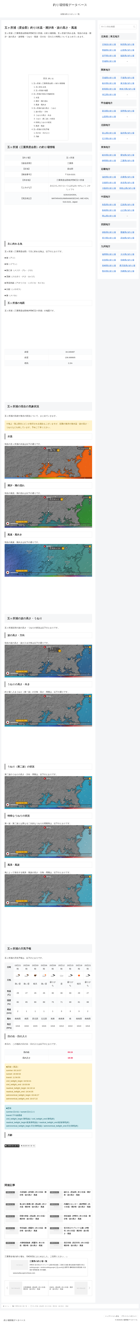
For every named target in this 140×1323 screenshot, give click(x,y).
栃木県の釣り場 (109, 83)
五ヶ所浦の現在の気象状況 (43, 94)
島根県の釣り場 (109, 210)
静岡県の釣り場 (109, 161)
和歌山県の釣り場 (127, 188)
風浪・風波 (40, 126)
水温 (37, 97)
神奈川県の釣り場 (127, 89)
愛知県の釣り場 (127, 155)
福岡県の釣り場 (109, 254)
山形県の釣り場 (127, 50)
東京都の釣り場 (127, 83)
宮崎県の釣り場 (127, 260)
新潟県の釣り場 (109, 111)
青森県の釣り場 (109, 50)
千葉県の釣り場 (127, 78)
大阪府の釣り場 (109, 188)
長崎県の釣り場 (109, 265)
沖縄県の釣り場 (127, 271)
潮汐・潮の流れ (42, 101)
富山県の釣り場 (109, 133)
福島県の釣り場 (127, 56)
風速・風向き (41, 105)
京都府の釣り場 (109, 183)
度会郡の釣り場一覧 (29, 1146)
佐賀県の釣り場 (109, 260)
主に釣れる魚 (41, 87)
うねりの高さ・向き (43, 115)
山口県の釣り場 (127, 210)
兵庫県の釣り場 (127, 177)
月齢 (37, 136)
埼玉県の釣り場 (109, 94)
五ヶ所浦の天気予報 (41, 129)
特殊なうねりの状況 (43, 122)
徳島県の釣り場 (109, 232)
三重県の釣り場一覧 (13, 1146)
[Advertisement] (48, 56)
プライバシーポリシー (129, 1316)
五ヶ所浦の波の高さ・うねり (44, 108)
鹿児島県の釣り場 (127, 265)
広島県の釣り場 (127, 205)
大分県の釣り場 (127, 254)
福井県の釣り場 (127, 133)
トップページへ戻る (112, 1316)
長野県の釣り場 (127, 111)
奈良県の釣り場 (127, 183)
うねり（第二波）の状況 (45, 119)
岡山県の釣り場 (109, 216)
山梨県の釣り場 (109, 117)
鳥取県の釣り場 (109, 205)
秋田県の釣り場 (127, 44)
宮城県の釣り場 (109, 61)
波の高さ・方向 (42, 112)
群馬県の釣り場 (109, 89)
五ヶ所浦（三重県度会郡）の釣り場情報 (49, 83)
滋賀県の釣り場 (109, 177)
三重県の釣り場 (127, 161)
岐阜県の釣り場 (109, 155)
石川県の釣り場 (109, 138)
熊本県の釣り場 (109, 271)
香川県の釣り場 (109, 238)
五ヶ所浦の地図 (42, 90)
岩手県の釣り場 (109, 56)
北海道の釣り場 (109, 44)
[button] (134, 26)
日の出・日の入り (43, 133)
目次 (45, 78)
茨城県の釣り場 (109, 78)
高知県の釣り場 (127, 238)
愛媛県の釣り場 (127, 232)
